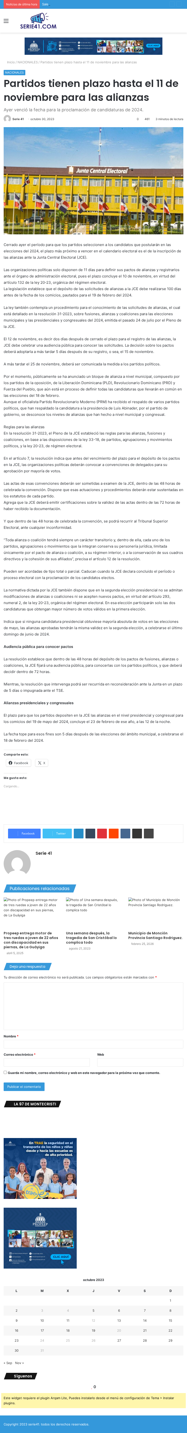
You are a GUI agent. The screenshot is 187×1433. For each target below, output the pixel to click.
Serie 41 (18, 119)
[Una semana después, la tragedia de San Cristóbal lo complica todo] (93, 912)
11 (67, 1320)
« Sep (8, 1363)
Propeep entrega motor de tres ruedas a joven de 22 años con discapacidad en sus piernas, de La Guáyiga (31, 940)
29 (170, 1340)
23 (17, 1340)
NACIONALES (28, 62)
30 (17, 1350)
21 (145, 1330)
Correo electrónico (20, 1054)
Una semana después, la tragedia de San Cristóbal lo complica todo (91, 938)
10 (42, 1320)
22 (170, 1330)
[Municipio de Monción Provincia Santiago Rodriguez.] (155, 912)
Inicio (10, 62)
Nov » (19, 1363)
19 (93, 1330)
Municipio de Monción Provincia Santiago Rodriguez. (155, 935)
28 (145, 1340)
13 (119, 1320)
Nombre (11, 1036)
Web (100, 1054)
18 (68, 1330)
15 (170, 1320)
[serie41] (38, 20)
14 (145, 1320)
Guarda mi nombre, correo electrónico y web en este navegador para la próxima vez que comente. (84, 1073)
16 (16, 1330)
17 (42, 1330)
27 (119, 1340)
